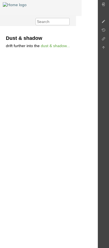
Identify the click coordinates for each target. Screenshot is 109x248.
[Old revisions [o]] (103, 31)
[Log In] (103, 5)
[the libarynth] (15, 4)
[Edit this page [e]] (103, 23)
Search (66, 22)
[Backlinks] (103, 40)
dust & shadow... (55, 45)
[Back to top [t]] (103, 49)
